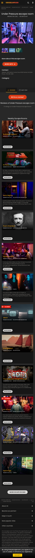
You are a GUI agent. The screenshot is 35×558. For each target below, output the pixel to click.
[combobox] (32, 2)
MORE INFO (9, 64)
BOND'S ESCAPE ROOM (19, 167)
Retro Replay (8, 195)
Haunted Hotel (8, 257)
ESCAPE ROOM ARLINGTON (20, 228)
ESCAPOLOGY (24, 16)
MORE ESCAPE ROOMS (17, 492)
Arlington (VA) (16, 7)
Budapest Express (10, 134)
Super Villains (8, 440)
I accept (17, 555)
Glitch (5, 318)
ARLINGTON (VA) (12, 16)
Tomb (5, 287)
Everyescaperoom (5, 7)
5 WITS (15, 289)
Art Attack (7, 409)
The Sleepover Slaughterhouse (15, 379)
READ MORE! (7, 177)
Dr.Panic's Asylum (10, 165)
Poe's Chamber (9, 226)
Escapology (25, 7)
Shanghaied (8, 348)
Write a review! (17, 97)
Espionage (7, 471)
